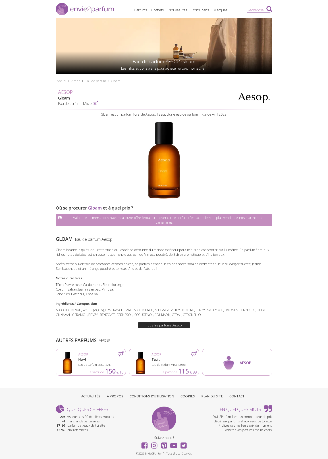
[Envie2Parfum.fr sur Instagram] (154, 444)
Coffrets (157, 10)
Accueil (61, 81)
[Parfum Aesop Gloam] (164, 198)
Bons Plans (200, 10)
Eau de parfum (95, 81)
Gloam (115, 81)
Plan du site (212, 396)
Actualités (90, 396)
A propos (115, 396)
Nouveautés (177, 10)
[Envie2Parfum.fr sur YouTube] (173, 444)
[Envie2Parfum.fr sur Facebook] (144, 444)
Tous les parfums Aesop (164, 325)
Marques (220, 10)
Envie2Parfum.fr (85, 9)
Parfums (140, 10)
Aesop (76, 81)
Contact (237, 396)
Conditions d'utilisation (152, 396)
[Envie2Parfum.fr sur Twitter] (183, 444)
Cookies (188, 396)
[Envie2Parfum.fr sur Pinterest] (164, 444)
